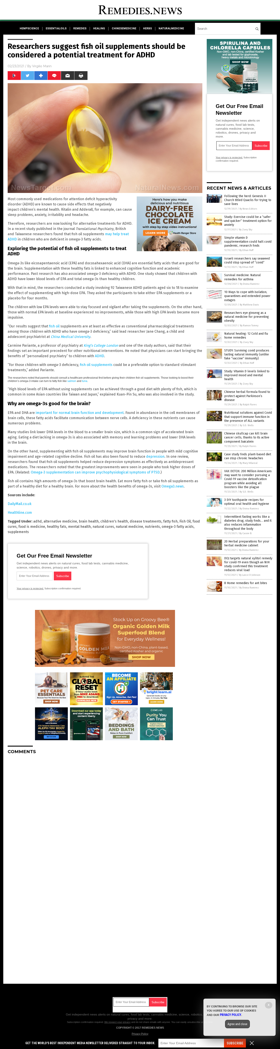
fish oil (54, 326)
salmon (71, 381)
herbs (147, 28)
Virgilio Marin (42, 66)
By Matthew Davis (249, 304)
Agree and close (237, 1024)
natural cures (103, 526)
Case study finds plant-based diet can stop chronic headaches (247, 456)
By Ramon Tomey (249, 325)
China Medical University (70, 337)
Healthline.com (20, 512)
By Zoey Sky (245, 229)
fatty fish (170, 521)
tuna (84, 381)
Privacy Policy (140, 1033)
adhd (37, 521)
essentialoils (56, 28)
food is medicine (31, 526)
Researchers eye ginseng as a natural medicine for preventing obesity (246, 317)
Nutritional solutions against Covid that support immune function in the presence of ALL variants (248, 416)
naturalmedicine (171, 28)
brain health (89, 521)
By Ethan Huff (246, 250)
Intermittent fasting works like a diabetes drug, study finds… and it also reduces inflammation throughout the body (247, 523)
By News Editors (248, 208)
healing (99, 28)
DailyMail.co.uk (20, 504)
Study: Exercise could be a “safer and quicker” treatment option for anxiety (248, 221)
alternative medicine (60, 521)
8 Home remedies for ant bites (245, 583)
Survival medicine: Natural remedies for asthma (242, 277)
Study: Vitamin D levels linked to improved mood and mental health (247, 375)
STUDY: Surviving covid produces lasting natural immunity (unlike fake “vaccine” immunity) (246, 354)
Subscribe (235, 1043)
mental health (79, 526)
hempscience (29, 28)
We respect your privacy (117, 1022)
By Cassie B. (245, 533)
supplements (18, 532)
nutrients (152, 526)
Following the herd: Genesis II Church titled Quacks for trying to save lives (247, 200)
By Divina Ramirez (249, 284)
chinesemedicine (124, 28)
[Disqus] (105, 812)
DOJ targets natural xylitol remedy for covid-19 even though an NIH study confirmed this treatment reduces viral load (248, 564)
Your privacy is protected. (30, 588)
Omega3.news (172, 486)
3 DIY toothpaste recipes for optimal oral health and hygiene (246, 502)
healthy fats (56, 526)
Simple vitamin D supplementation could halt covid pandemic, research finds (247, 241)
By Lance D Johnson (249, 575)
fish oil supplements (96, 365)
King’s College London (101, 345)
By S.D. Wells (247, 425)
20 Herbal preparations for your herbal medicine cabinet (246, 543)
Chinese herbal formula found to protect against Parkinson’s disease (247, 396)
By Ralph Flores (248, 404)
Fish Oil (185, 521)
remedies (79, 28)
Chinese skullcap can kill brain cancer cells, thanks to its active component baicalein (246, 437)
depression (155, 456)
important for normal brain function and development (80, 413)
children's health (114, 521)
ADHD (99, 356)
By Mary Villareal (248, 463)
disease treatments (145, 521)
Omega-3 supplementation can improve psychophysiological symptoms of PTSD (95, 472)
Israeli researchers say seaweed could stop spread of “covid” (247, 260)
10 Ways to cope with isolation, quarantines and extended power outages (247, 296)
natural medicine (129, 526)
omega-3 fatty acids (178, 526)
